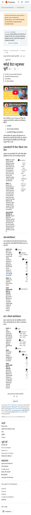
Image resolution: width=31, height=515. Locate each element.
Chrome (3, 491)
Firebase (5, 50)
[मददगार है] (21, 56)
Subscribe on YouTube (7, 453)
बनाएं (7, 52)
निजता (5, 507)
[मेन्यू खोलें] (2, 2)
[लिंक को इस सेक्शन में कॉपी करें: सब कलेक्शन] (17, 237)
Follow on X (4, 450)
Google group (5, 469)
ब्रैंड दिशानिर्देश (4, 474)
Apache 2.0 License (14, 408)
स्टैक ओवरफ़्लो (4, 466)
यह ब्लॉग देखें (4, 445)
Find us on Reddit (6, 447)
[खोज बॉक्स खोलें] (19, 2)
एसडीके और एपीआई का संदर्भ (8, 429)
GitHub (3, 437)
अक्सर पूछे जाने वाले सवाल (7, 477)
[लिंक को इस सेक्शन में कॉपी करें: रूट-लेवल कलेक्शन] (22, 316)
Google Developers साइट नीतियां (19, 410)
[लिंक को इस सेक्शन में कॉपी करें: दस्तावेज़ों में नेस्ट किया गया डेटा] (8, 150)
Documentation (7, 7)
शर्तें (2, 507)
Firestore (20, 7)
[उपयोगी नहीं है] (24, 56)
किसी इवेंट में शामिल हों (6, 456)
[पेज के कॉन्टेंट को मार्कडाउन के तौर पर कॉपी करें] (15, 68)
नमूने (2, 431)
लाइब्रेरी (3, 434)
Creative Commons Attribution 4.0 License (12, 407)
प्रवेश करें (27, 2)
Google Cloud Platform (7, 497)
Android (3, 488)
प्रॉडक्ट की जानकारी (5, 472)
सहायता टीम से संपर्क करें (6, 463)
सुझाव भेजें (8, 60)
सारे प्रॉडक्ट (3, 499)
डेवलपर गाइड (4, 426)
